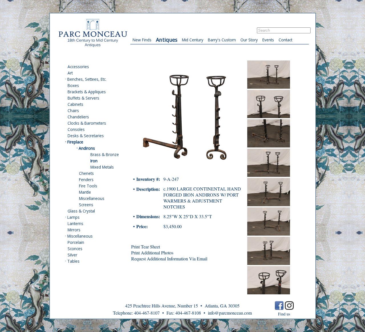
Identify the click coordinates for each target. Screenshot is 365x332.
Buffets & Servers (83, 98)
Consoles (76, 129)
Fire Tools (88, 186)
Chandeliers (78, 117)
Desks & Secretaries (86, 135)
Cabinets (75, 104)
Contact (285, 39)
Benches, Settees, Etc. (86, 79)
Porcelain (76, 242)
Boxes (73, 85)
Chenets (86, 173)
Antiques (166, 39)
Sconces (75, 248)
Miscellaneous (91, 198)
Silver (72, 255)
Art (70, 73)
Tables (73, 261)
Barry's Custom (222, 39)
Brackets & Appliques (87, 91)
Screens (86, 204)
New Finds (142, 39)
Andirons (87, 148)
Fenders (86, 179)
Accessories (78, 66)
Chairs (73, 110)
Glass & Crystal (81, 211)
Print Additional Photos (152, 253)
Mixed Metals (102, 167)
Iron (94, 160)
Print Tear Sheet (145, 247)
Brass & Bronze (104, 154)
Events (268, 39)
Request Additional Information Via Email (169, 259)
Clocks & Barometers (87, 123)
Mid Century (192, 39)
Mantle (85, 192)
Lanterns (75, 223)
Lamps (73, 217)
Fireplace (75, 142)
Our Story (249, 39)
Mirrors (74, 229)
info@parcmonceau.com (230, 313)
